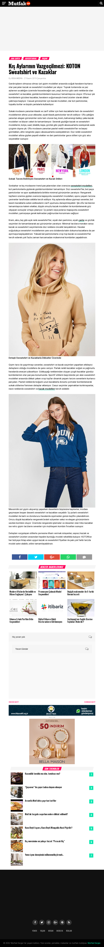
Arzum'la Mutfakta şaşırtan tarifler (40, 800)
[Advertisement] (52, 29)
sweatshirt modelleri (81, 185)
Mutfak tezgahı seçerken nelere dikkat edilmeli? (46, 814)
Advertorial (31, 58)
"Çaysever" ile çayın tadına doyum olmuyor (43, 787)
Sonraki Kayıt (89, 702)
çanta (81, 220)
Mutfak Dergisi (94, 943)
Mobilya (59, 930)
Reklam (69, 930)
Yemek (34, 930)
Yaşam (45, 58)
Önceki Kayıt (14, 702)
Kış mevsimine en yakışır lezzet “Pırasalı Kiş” (45, 841)
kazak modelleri (46, 388)
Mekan (50, 930)
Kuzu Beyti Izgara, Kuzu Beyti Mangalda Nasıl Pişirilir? (48, 827)
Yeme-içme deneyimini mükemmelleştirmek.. (44, 854)
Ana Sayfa (15, 58)
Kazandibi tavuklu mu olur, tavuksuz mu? (42, 773)
